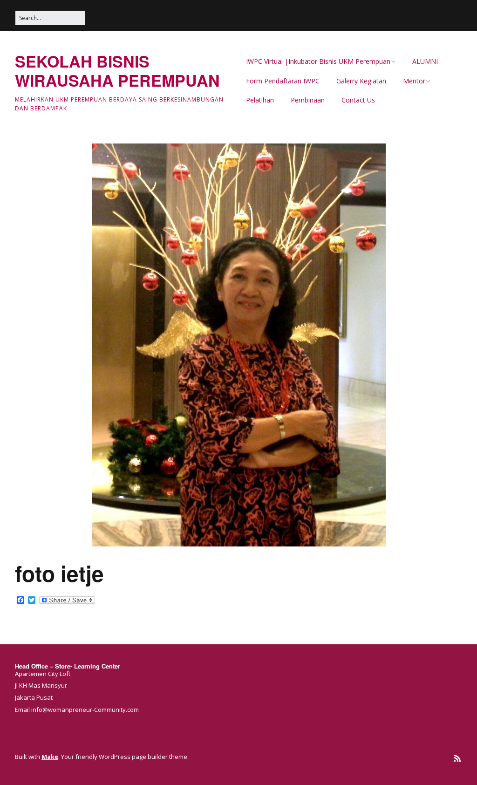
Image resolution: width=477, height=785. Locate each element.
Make (49, 756)
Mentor (414, 80)
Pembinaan (308, 100)
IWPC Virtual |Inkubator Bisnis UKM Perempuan (318, 61)
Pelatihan (260, 100)
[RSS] (457, 758)
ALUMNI (425, 61)
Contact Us (358, 100)
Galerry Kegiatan (361, 80)
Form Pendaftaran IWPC (283, 80)
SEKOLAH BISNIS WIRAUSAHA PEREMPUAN (117, 70)
